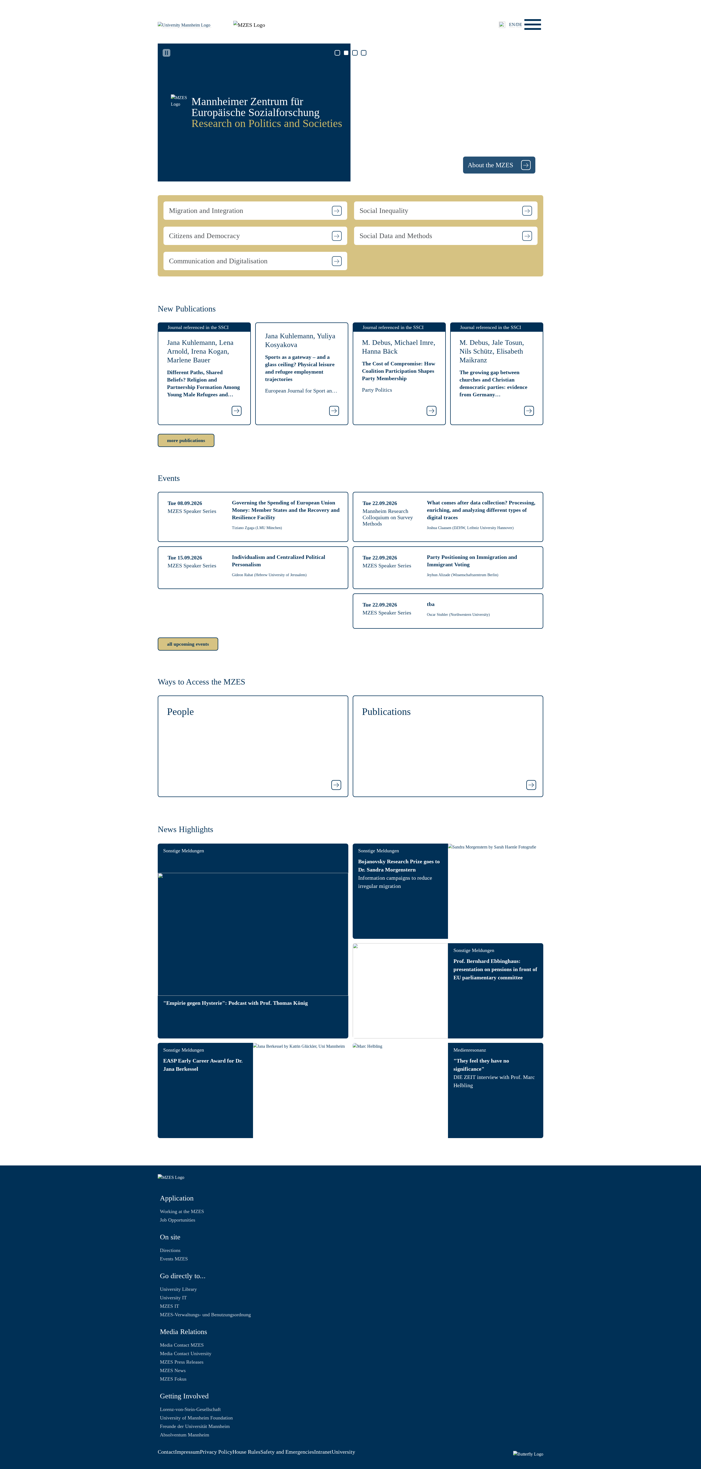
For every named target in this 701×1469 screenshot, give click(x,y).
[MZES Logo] (249, 24)
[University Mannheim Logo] (184, 24)
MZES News (173, 1370)
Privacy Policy (216, 1452)
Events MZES (174, 1259)
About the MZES (491, 165)
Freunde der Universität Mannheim (195, 1426)
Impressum (187, 1452)
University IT (173, 1297)
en (512, 24)
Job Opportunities (177, 1220)
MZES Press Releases (181, 1362)
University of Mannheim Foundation (196, 1418)
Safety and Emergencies (287, 1452)
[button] (255, 210)
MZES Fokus (173, 1379)
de (519, 24)
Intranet (323, 1452)
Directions (170, 1250)
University (343, 1452)
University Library (178, 1289)
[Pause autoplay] (166, 52)
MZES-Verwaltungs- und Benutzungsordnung (205, 1314)
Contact (166, 1452)
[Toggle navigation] (532, 24)
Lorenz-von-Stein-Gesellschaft (190, 1409)
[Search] (502, 24)
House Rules (246, 1452)
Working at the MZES (182, 1211)
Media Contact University (185, 1353)
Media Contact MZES (182, 1345)
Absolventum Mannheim (184, 1435)
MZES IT (169, 1306)
